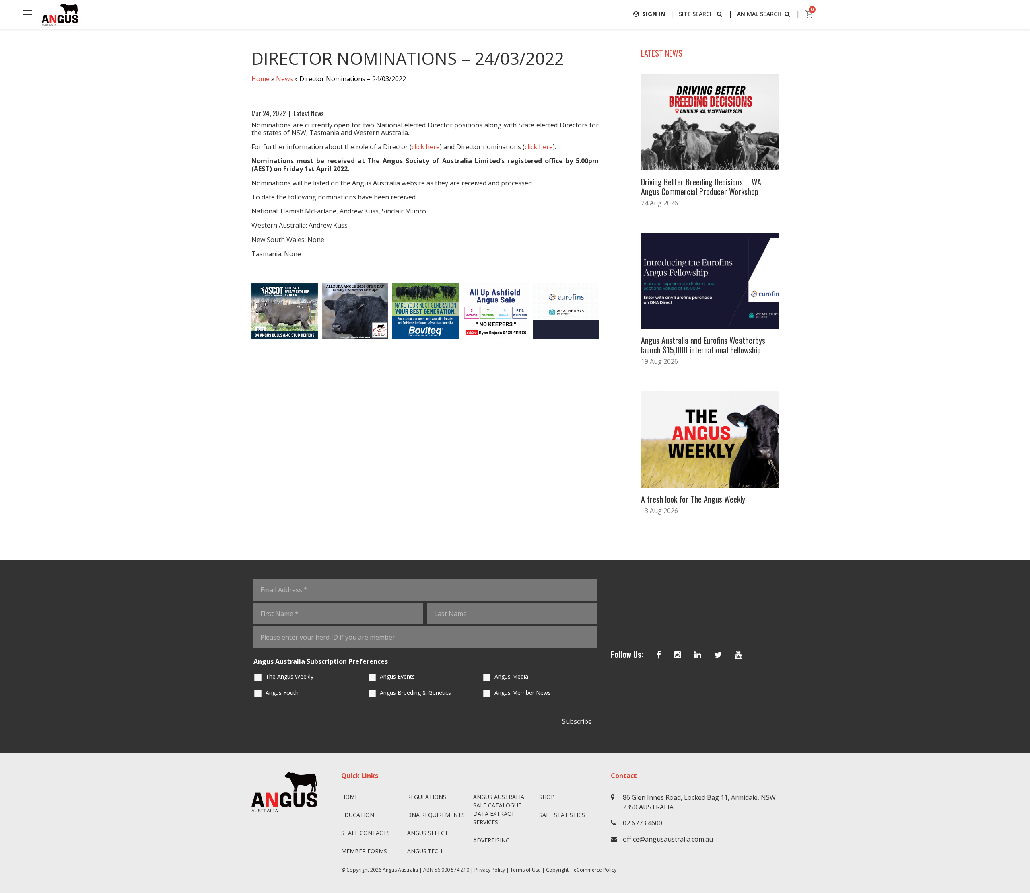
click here (426, 146)
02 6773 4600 (642, 823)
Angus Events (397, 676)
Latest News (309, 113)
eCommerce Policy (595, 869)
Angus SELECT (427, 833)
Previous (243, 311)
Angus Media (511, 676)
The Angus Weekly (289, 676)
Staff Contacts (365, 833)
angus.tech (424, 851)
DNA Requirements (436, 815)
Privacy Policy (489, 869)
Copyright (557, 869)
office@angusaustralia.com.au (668, 839)
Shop (546, 797)
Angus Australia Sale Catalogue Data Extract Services (498, 809)
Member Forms (364, 851)
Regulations (426, 797)
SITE (696, 14)
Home (260, 78)
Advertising (491, 840)
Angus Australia (400, 869)
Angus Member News (522, 692)
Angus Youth (282, 692)
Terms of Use (525, 869)
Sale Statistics (562, 815)
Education (357, 815)
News (284, 78)
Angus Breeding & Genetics (415, 692)
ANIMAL (759, 14)
